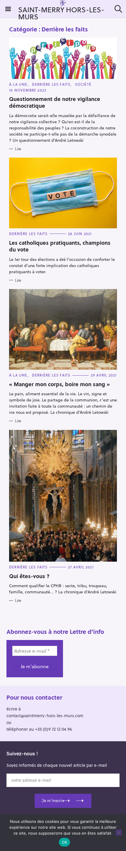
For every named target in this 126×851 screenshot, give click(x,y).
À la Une (18, 84)
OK (64, 842)
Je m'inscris (53, 800)
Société (83, 84)
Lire (18, 148)
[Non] (119, 832)
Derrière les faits (51, 84)
